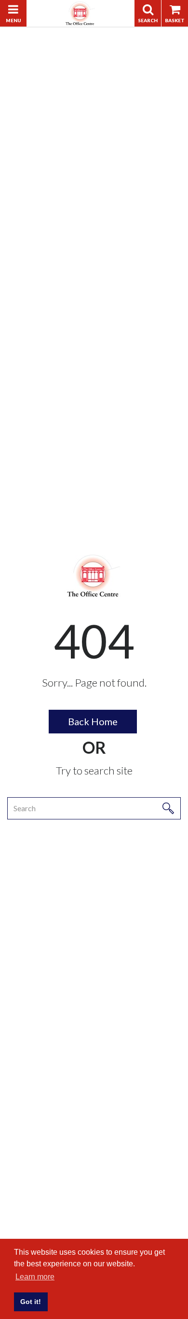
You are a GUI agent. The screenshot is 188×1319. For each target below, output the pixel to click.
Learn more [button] (34, 1277)
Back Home (93, 721)
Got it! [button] (30, 1301)
